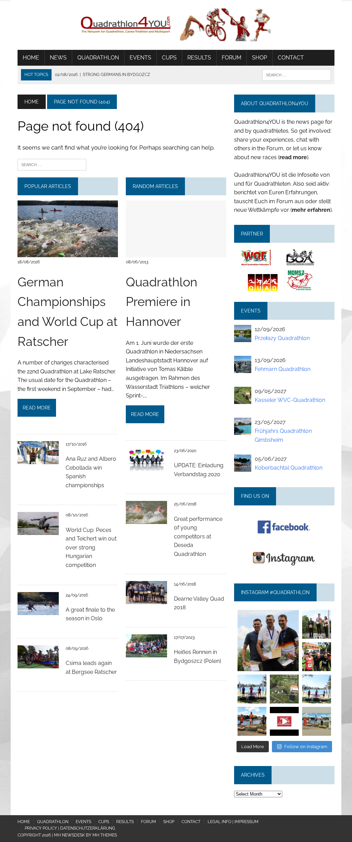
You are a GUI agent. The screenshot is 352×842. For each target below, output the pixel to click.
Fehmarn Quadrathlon (282, 369)
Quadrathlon (98, 57)
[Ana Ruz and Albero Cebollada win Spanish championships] (38, 459)
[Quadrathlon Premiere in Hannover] (176, 252)
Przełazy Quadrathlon (282, 338)
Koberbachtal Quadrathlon (288, 467)
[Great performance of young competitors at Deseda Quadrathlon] (146, 519)
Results (199, 57)
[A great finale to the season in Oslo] (38, 610)
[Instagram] (294, 667)
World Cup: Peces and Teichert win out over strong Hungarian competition (91, 547)
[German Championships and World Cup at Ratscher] (68, 252)
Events (140, 57)
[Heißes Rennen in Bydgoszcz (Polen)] (146, 652)
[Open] (268, 640)
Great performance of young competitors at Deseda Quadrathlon (198, 536)
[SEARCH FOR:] (296, 74)
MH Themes (104, 835)
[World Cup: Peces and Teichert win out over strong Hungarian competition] (38, 530)
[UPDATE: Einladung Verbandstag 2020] (146, 466)
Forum (231, 57)
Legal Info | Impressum (233, 821)
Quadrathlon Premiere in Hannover (161, 302)
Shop (259, 57)
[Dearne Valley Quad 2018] (146, 599)
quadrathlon (268, 613)
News (58, 57)
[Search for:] (52, 164)
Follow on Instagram (305, 746)
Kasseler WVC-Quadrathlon (290, 400)
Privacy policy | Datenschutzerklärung (70, 828)
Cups (169, 57)
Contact (291, 57)
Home (31, 57)
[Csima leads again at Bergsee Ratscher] (38, 663)
